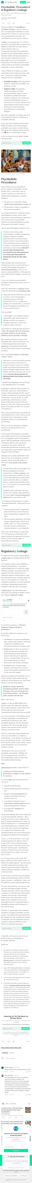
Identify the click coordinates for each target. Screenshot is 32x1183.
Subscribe (23, 2)
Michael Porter (6, 768)
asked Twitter (6, 590)
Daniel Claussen (9, 1067)
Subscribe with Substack (17, 1156)
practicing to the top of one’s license (20, 985)
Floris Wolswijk (9, 1075)
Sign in (28, 2)
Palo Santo (25, 354)
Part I (5, 42)
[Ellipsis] (30, 1067)
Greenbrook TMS (24, 291)
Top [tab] (3, 1103)
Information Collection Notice (21, 1161)
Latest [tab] (7, 1103)
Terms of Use (24, 1160)
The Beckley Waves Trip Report (8, 18)
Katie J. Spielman (21, 473)
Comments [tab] (5, 1053)
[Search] (29, 1103)
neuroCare (4, 346)
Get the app (24, 1175)
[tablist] (8, 1052)
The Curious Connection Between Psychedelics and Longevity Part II (12, 1123)
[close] (27, 1126)
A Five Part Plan (5, 1114)
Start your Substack (12, 1175)
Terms (21, 1170)
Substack (8, 1179)
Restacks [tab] (11, 1053)
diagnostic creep (8, 960)
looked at (21, 289)
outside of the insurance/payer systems (16, 204)
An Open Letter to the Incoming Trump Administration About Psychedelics (11, 1110)
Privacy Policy (17, 1163)
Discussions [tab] (13, 1103)
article (16, 228)
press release (14, 354)
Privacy (17, 1170)
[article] (16, 1113)
